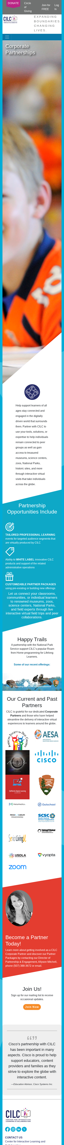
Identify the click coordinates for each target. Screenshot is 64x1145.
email (38, 965)
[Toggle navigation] (7, 37)
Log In (56, 7)
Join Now (32, 1007)
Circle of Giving (28, 7)
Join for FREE (46, 7)
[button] (6, 682)
